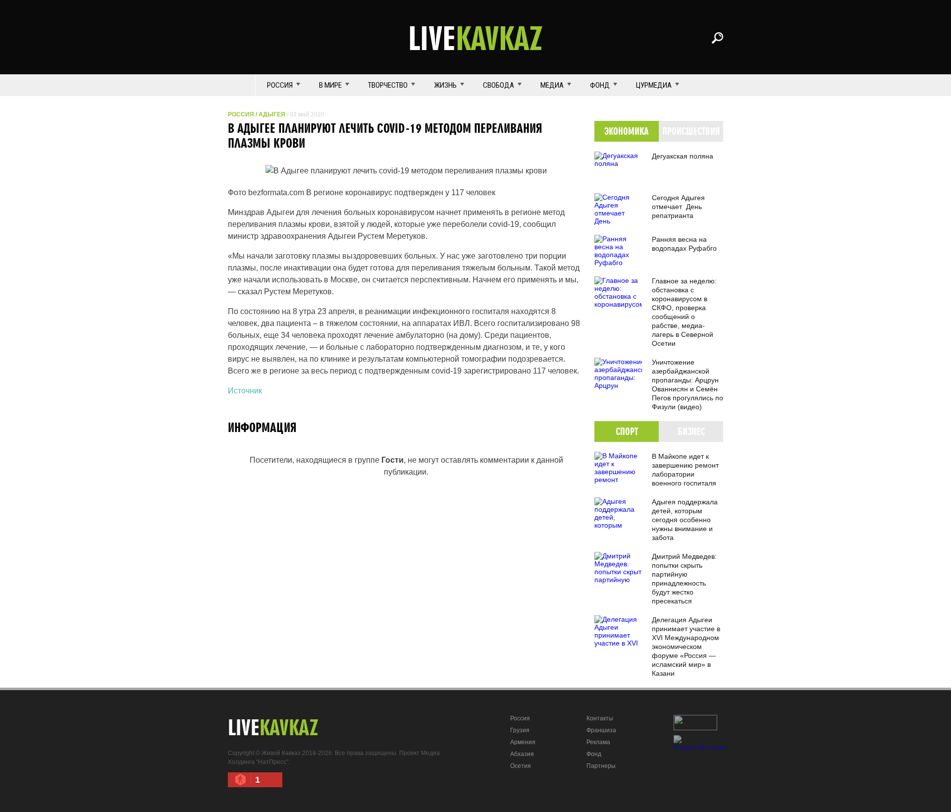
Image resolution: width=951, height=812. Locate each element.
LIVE (475, 37)
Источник (245, 390)
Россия (280, 85)
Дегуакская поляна (682, 156)
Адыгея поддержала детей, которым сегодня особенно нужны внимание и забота (685, 519)
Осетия (520, 765)
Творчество (388, 85)
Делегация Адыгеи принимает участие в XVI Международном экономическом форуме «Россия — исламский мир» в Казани (686, 646)
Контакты (599, 718)
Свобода (498, 85)
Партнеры (601, 765)
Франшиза (601, 730)
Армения (522, 742)
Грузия (519, 730)
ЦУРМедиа (654, 85)
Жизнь (445, 85)
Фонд (600, 85)
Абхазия (522, 754)
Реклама (598, 742)
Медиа (552, 85)
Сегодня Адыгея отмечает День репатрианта (678, 206)
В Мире (330, 85)
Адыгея (272, 114)
